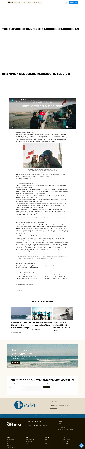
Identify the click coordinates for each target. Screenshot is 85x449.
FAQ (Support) (29, 441)
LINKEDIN (72, 430)
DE (62, 424)
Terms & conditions (67, 439)
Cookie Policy (66, 443)
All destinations (10, 439)
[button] (66, 2)
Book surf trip (10, 441)
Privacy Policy (66, 441)
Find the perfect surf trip (12, 447)
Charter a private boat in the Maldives (13, 444)
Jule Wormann (37, 329)
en (57, 424)
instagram (60, 430)
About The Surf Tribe (30, 439)
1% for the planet (29, 443)
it (60, 424)
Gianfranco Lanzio (17, 332)
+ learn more (53, 408)
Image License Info (67, 445)
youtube (66, 430)
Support (38, 2)
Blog (34, 2)
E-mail (45, 439)
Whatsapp (46, 441)
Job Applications (47, 443)
